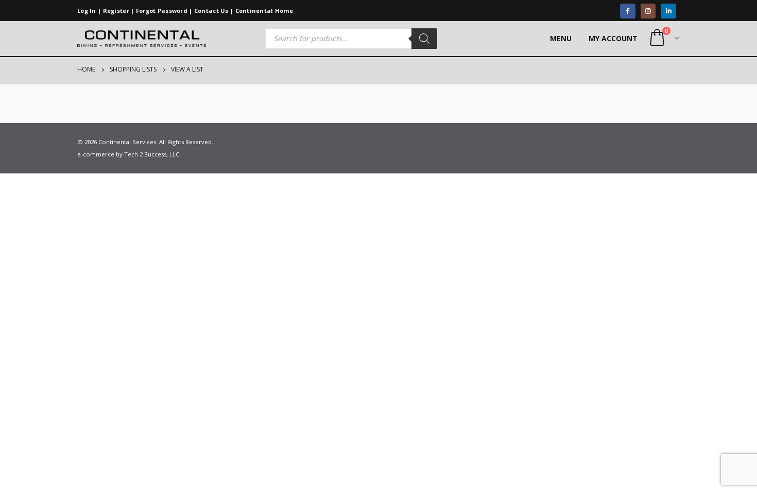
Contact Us (211, 10)
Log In (86, 10)
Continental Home (264, 10)
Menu (561, 38)
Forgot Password (161, 10)
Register (116, 10)
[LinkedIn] (668, 11)
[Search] (424, 38)
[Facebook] (627, 11)
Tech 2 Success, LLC (151, 154)
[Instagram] (648, 11)
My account (613, 38)
